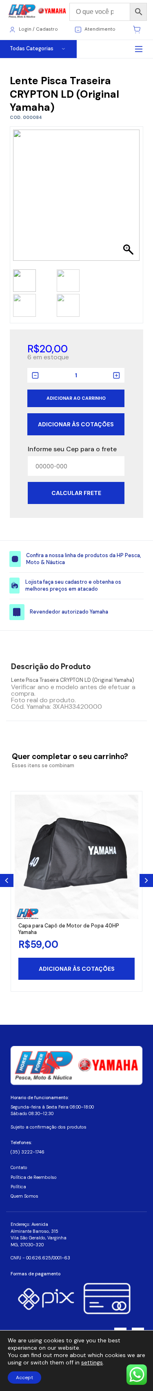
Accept (24, 1377)
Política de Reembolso (34, 1177)
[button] (130, 199)
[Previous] (6, 880)
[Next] (146, 880)
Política (18, 1186)
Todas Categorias (31, 48)
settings (92, 1362)
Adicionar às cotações (76, 424)
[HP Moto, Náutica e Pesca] (37, 11)
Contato (19, 1167)
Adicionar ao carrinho (76, 398)
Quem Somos (24, 1196)
